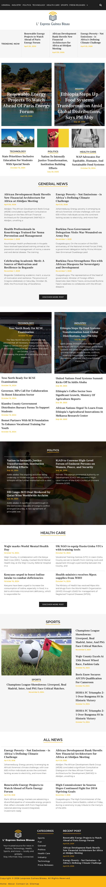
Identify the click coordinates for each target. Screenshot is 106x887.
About (11, 884)
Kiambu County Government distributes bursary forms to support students (25, 407)
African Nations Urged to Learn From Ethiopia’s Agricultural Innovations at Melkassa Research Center (79, 412)
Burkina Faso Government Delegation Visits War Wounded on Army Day (79, 232)
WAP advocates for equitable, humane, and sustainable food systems (88, 160)
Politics (27, 5)
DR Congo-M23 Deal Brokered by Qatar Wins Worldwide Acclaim (28, 493)
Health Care (53, 5)
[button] (100, 5)
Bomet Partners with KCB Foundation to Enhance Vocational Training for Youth (25, 424)
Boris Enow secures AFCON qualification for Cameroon (89, 678)
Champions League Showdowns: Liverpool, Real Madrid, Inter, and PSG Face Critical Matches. (90, 638)
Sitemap (34, 884)
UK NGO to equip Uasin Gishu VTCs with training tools (79, 548)
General (6, 5)
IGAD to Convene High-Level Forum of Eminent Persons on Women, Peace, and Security (75, 464)
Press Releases (77, 5)
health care (53, 533)
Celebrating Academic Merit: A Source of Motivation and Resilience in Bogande (24, 264)
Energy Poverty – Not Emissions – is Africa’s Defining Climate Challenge (92, 38)
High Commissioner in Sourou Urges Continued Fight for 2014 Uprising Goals (76, 788)
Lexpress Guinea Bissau (33, 878)
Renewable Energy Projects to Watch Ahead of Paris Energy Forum (34, 38)
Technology (38, 5)
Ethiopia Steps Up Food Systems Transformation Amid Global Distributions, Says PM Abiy (79, 105)
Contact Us (22, 884)
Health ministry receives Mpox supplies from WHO (76, 576)
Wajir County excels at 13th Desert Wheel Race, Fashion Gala (90, 660)
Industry (16, 5)
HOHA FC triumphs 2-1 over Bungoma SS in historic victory (90, 696)
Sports (64, 5)
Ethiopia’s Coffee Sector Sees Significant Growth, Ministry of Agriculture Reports (75, 395)
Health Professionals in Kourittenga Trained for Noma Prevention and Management (24, 232)
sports (53, 622)
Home (3, 884)
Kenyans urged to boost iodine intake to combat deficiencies (24, 576)
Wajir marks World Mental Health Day (26, 548)
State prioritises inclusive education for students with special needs (18, 160)
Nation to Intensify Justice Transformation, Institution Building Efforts (25, 464)
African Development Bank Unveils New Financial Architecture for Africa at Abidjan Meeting (64, 41)
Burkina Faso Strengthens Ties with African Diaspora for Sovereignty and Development (79, 264)
